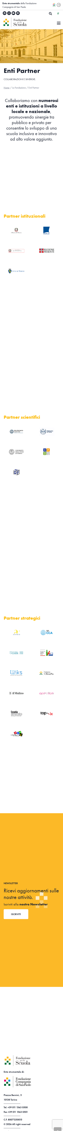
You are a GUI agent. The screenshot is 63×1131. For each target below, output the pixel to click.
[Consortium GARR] (16, 652)
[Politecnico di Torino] (46, 431)
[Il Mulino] (16, 693)
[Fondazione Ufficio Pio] (46, 673)
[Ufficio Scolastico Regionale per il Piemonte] (16, 250)
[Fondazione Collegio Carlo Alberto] (46, 632)
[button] (50, 13)
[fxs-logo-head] (21, 22)
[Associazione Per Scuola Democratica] (16, 713)
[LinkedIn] (18, 13)
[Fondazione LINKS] (16, 673)
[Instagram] (9, 13)
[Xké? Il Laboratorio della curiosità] (16, 733)
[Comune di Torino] (16, 271)
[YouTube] (13, 13)
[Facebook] (4, 13)
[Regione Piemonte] (46, 250)
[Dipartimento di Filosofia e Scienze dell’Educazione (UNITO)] (16, 472)
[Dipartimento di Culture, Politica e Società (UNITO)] (46, 451)
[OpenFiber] (46, 693)
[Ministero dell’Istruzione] (16, 230)
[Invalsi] (46, 230)
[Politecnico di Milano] (16, 431)
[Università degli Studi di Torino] (16, 451)
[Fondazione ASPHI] (46, 652)
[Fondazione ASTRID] (16, 632)
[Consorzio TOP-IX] (46, 713)
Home (6, 87)
